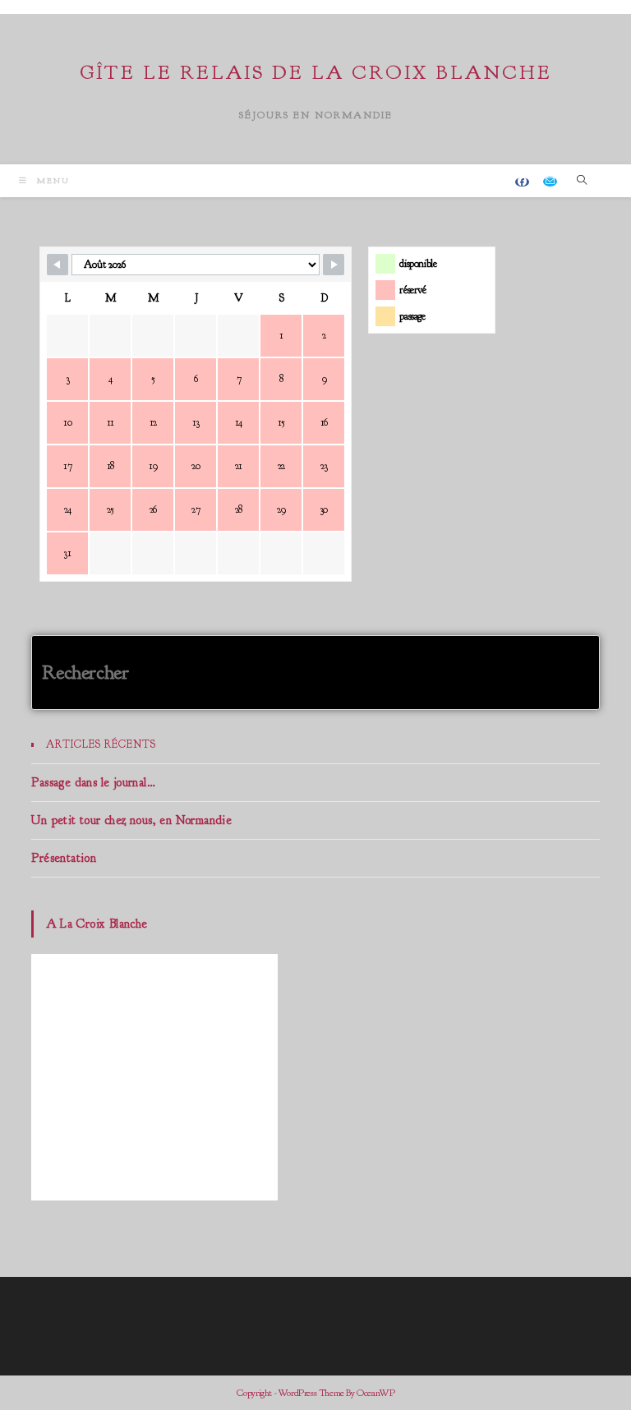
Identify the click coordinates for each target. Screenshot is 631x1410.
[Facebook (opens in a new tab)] (522, 182)
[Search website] (582, 180)
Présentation (63, 858)
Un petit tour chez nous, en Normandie (131, 820)
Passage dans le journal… (93, 782)
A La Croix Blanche (96, 924)
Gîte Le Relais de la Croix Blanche (316, 72)
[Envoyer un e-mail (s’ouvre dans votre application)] (550, 182)
